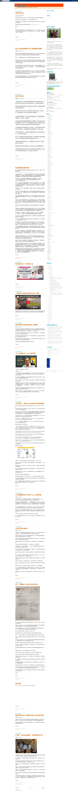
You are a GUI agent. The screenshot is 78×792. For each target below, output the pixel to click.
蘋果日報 (49, 252)
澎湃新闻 (49, 245)
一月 (50, 302)
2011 (49, 313)
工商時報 (49, 233)
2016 (49, 307)
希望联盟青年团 (50, 234)
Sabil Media (49, 207)
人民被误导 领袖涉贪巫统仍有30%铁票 (27, 293)
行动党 (48, 189)
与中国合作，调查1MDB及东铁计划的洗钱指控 (29, 403)
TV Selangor (49, 209)
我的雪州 (49, 182)
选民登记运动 (19, 13)
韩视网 (48, 257)
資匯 (48, 255)
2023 (49, 264)
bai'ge (48, 216)
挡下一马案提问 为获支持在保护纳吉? (26, 584)
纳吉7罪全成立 (19, 96)
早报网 (48, 176)
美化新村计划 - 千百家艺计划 (24, 264)
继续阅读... (17, 36)
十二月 (51, 269)
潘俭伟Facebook (49, 13)
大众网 (48, 179)
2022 (49, 266)
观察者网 (49, 253)
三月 (50, 299)
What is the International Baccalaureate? (52, 349)
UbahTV (49, 214)
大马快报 (49, 181)
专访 (48, 145)
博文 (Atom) (20, 790)
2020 (49, 268)
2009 (49, 316)
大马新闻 (49, 231)
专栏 (48, 134)
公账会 (48, 144)
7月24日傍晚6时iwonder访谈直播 (25, 353)
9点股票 (49, 195)
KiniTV (48, 143)
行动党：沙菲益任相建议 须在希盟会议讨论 (29, 735)
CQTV (48, 201)
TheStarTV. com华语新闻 (51, 213)
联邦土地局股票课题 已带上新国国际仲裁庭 (28, 48)
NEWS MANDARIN (50, 164)
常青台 (48, 238)
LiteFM (48, 203)
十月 (50, 272)
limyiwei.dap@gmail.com (52, 111)
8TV (48, 193)
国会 (17, 679)
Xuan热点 (49, 215)
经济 (48, 121)
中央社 (48, 218)
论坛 (48, 254)
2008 (49, 317)
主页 (30, 787)
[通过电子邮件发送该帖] (26, 39)
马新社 (48, 154)
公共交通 (49, 142)
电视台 (48, 184)
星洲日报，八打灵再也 (51, 242)
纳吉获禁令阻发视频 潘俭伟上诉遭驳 (26, 325)
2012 (49, 312)
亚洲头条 (49, 220)
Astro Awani (49, 196)
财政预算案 (49, 191)
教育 (48, 140)
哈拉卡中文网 (49, 229)
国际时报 (49, 166)
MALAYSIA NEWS (50, 204)
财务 (48, 190)
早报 (48, 240)
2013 (49, 311)
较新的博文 (17, 787)
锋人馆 (48, 256)
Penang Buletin (49, 206)
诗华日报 (49, 141)
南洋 (48, 178)
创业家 (48, 228)
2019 (49, 303)
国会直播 (18, 683)
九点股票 (49, 219)
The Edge (49, 152)
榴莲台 (48, 183)
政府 (48, 118)
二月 (50, 300)
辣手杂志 (49, 139)
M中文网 (49, 151)
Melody (48, 169)
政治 (48, 128)
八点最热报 (49, 226)
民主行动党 (18, 258)
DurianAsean (49, 202)
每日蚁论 (49, 156)
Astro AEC (49, 177)
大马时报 (49, 232)
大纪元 (48, 230)
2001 (49, 322)
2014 (49, 309)
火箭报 (48, 138)
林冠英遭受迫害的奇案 (22, 168)
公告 (48, 227)
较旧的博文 (43, 787)
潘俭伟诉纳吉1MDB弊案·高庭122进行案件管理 (29, 715)
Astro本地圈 (49, 197)
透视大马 (49, 146)
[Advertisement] (27, 45)
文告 (20, 258)
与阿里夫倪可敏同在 (21, 528)
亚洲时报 (49, 155)
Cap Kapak (49, 163)
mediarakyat (49, 170)
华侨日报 (49, 165)
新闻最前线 (49, 239)
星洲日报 (19, 717)
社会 (48, 130)
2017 (49, 306)
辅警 (48, 158)
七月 (50, 275)
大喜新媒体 (49, 180)
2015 (49, 308)
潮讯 (48, 243)
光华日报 (21, 50)
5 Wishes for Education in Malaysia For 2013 (53, 354)
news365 (49, 217)
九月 (50, 273)
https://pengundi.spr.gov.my (35, 24)
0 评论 (25, 39)
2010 (49, 314)
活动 (48, 127)
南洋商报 (49, 126)
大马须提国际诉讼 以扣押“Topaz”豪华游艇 (28, 495)
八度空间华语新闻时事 (51, 225)
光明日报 (19, 371)
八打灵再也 (18, 40)
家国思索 (21, 5)
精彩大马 (49, 168)
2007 (49, 318)
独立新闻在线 (49, 133)
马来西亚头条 (49, 258)
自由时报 (49, 251)
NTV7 (48, 153)
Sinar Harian (49, 208)
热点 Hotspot (49, 167)
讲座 (48, 129)
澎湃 (48, 244)
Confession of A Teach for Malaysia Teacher (53, 348)
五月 (50, 297)
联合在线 (49, 250)
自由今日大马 (49, 188)
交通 (48, 221)
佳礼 (48, 159)
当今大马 (18, 319)
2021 (49, 267)
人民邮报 (49, 171)
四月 (50, 298)
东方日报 (21, 98)
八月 (50, 274)
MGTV (48, 205)
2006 (49, 319)
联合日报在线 (49, 157)
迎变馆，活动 (49, 192)
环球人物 (49, 246)
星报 (48, 241)
